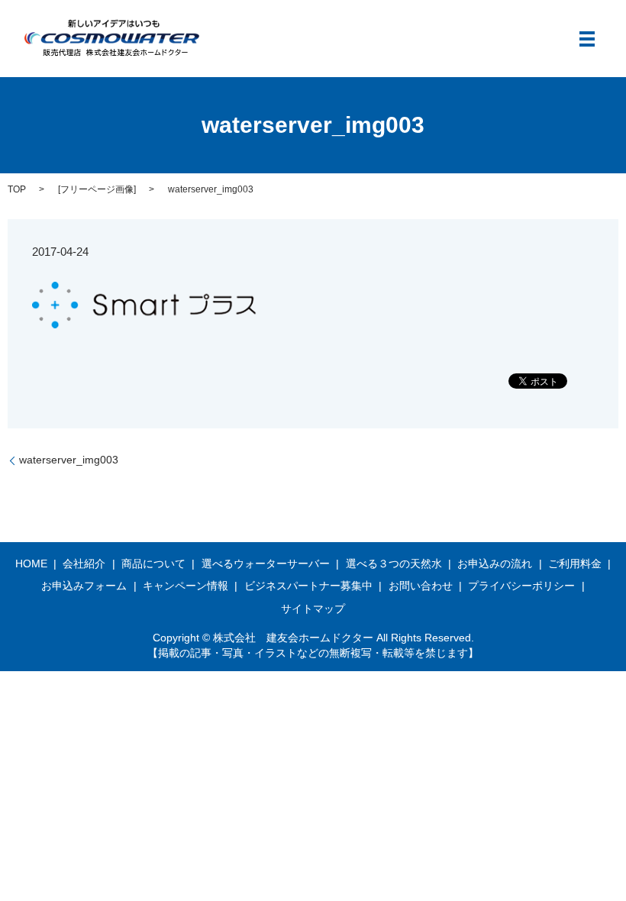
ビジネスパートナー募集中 (308, 586)
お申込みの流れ (494, 563)
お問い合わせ (421, 586)
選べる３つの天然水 (394, 563)
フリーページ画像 (97, 189)
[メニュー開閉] (587, 39)
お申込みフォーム (84, 586)
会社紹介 (84, 563)
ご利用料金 (575, 563)
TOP (17, 189)
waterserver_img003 (68, 460)
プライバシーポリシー (521, 586)
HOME (31, 563)
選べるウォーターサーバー (266, 563)
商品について (153, 563)
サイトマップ (313, 608)
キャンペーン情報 (185, 586)
